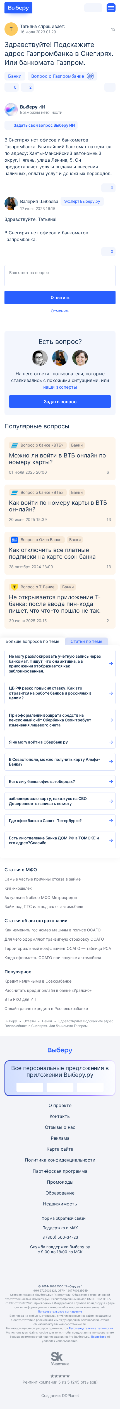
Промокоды (60, 1182)
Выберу (10, 1021)
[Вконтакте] (33, 1271)
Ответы (29, 1021)
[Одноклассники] (46, 1271)
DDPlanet (70, 1395)
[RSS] (86, 1271)
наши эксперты (60, 387)
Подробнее (98, 1336)
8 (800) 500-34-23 (60, 1237)
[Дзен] (73, 1271)
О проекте (60, 1105)
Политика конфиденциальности (60, 1160)
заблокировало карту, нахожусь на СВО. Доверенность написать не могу (48, 801)
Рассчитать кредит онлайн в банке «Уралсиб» (48, 990)
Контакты (60, 1116)
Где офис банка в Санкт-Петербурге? (45, 820)
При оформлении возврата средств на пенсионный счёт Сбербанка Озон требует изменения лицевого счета (50, 720)
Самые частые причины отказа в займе (42, 879)
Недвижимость (60, 1204)
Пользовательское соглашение (60, 1311)
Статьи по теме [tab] (86, 641)
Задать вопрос (60, 401)
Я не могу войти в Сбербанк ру (38, 742)
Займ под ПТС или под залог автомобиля (43, 906)
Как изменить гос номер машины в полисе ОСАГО (52, 929)
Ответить (60, 297)
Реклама (60, 1138)
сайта (67, 1149)
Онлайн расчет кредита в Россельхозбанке (46, 1008)
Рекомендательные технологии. (91, 1328)
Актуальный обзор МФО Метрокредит (40, 897)
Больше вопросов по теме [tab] (32, 641)
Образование (60, 1193)
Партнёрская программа (60, 1171)
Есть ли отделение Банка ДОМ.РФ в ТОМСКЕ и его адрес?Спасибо (54, 840)
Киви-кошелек (18, 888)
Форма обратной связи (63, 1218)
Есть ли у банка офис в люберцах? (42, 781)
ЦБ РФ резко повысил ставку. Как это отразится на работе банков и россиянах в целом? (50, 693)
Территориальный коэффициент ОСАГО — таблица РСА (57, 948)
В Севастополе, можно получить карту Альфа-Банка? (54, 762)
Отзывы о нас (60, 1127)
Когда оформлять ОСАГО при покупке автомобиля (52, 957)
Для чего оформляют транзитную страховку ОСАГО (54, 939)
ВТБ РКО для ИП (20, 999)
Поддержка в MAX (60, 1227)
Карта (53, 1149)
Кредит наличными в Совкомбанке (37, 981)
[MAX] (60, 1271)
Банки (14, 76)
